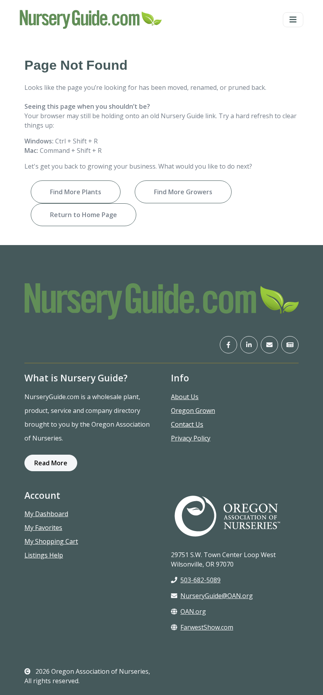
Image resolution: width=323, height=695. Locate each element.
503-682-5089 (200, 580)
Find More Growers (183, 192)
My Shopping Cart (51, 541)
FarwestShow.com (206, 627)
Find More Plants (75, 192)
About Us (185, 396)
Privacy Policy (190, 438)
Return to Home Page (83, 214)
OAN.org (193, 611)
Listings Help (43, 555)
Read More (50, 463)
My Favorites (43, 527)
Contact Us (187, 424)
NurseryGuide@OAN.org (216, 595)
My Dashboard (46, 513)
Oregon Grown (193, 410)
